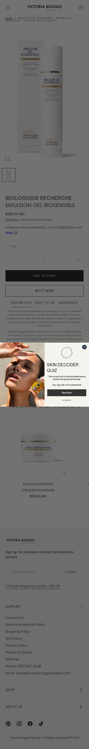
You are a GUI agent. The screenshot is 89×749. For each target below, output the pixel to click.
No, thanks (67, 400)
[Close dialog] (84, 347)
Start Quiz (67, 393)
